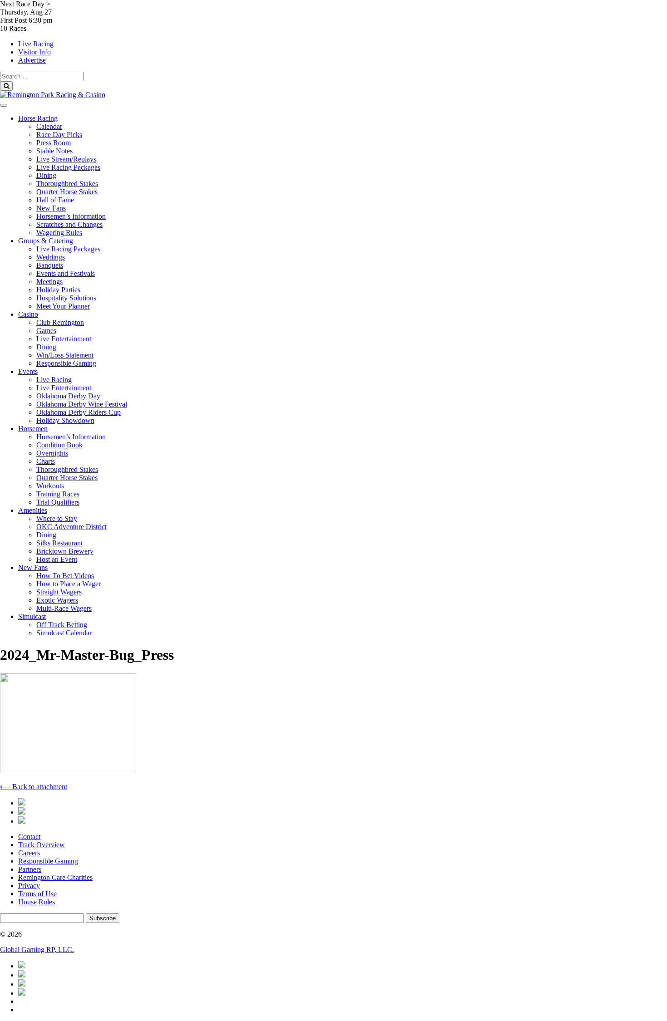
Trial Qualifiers (57, 502)
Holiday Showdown (65, 420)
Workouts (50, 486)
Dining (46, 175)
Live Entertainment (63, 339)
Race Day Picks (59, 134)
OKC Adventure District (71, 526)
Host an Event (56, 559)
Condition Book (59, 445)
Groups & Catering (45, 241)
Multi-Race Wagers (64, 608)
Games (46, 330)
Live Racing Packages (68, 167)
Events (28, 371)
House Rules (36, 902)
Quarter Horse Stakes (67, 192)
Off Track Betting (61, 624)
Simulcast (32, 616)
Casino (28, 314)
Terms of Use (37, 894)
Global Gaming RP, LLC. (37, 949)
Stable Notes (54, 151)
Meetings (49, 281)
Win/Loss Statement (64, 355)
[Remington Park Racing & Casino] (52, 94)
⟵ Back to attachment (33, 786)
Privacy (29, 885)
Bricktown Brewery (64, 551)
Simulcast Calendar (64, 633)
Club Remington (60, 322)
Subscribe (102, 918)
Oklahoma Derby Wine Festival (81, 404)
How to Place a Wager (68, 584)
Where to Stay (56, 518)
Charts (45, 461)
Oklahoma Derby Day (68, 396)
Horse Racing (38, 118)
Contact (29, 836)
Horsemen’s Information (71, 216)
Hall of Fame (55, 200)
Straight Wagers (59, 592)
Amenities (32, 510)
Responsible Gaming (66, 363)
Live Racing (36, 44)
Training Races (57, 494)
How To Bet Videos (65, 575)
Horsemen (33, 428)
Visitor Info (34, 52)
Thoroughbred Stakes (67, 183)
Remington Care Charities (55, 877)
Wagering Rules (59, 232)
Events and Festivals (65, 273)
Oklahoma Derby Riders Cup (78, 412)
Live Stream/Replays (66, 159)
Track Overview (41, 845)
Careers (29, 853)
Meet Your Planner (63, 306)
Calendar (49, 126)
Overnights (52, 453)
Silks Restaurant (59, 543)
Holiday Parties (58, 290)
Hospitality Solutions (66, 298)
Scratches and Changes (69, 224)
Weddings (50, 257)
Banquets (49, 265)
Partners (29, 869)
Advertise (32, 60)
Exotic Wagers (57, 600)
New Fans (51, 208)
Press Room (53, 143)
